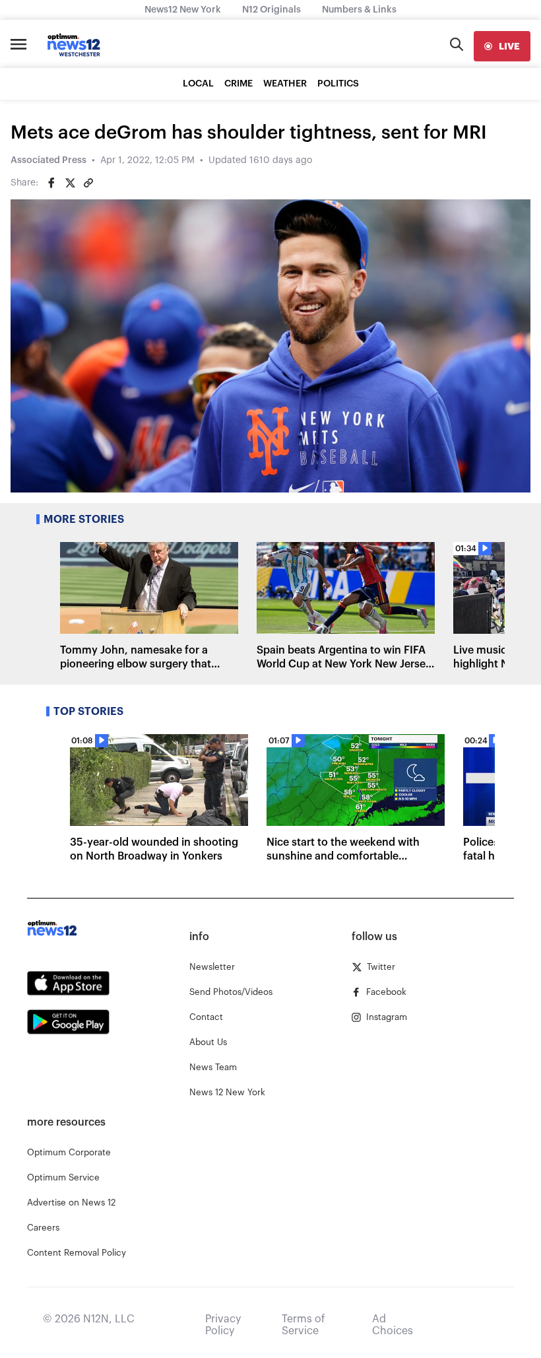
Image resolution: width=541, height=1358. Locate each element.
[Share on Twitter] (70, 183)
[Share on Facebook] (51, 183)
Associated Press (48, 160)
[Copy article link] (88, 183)
